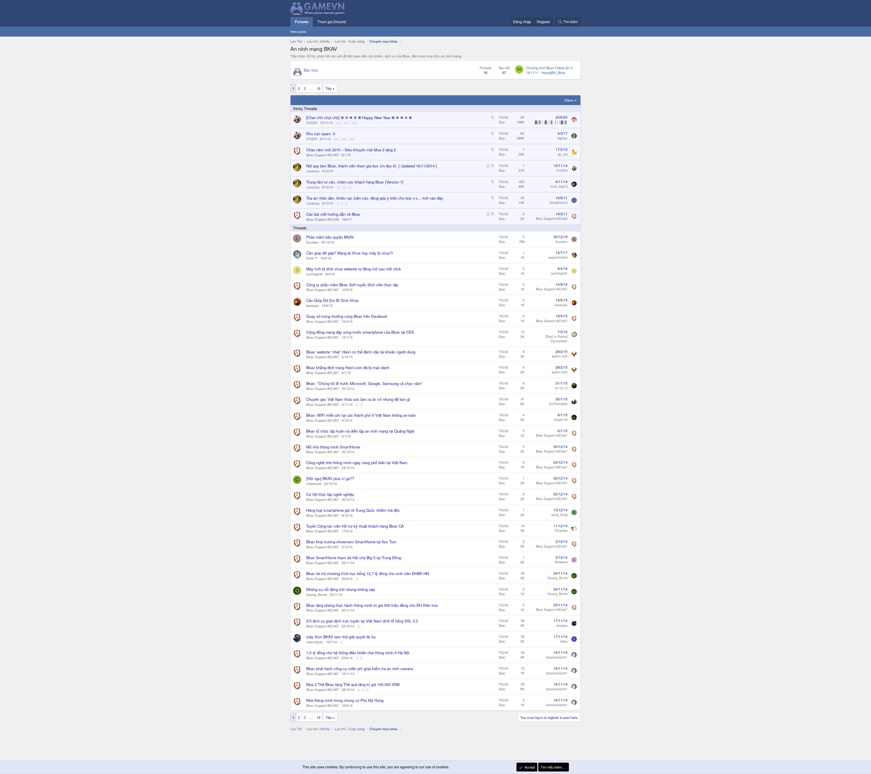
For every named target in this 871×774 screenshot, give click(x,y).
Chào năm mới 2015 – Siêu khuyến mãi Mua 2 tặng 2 (351, 149)
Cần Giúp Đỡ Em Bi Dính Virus (332, 300)
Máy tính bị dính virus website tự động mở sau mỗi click (353, 269)
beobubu (312, 305)
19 (318, 88)
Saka (564, 641)
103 (353, 123)
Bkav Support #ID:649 (322, 219)
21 (350, 187)
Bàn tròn (311, 70)
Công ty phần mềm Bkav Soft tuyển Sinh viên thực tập (352, 284)
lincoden (312, 242)
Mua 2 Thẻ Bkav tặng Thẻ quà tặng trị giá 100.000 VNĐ (353, 684)
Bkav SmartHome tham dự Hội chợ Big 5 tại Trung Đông (353, 557)
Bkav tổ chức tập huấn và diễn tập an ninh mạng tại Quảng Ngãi (360, 431)
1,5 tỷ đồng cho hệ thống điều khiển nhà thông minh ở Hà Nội (357, 652)
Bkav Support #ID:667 (322, 154)
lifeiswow (561, 562)
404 (344, 139)
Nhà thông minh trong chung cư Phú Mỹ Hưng (345, 700)
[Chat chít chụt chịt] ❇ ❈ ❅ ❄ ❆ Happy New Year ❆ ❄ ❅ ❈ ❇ (359, 117)
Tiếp (328, 88)
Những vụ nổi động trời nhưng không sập (340, 589)
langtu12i (561, 419)
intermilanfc (314, 641)
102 (346, 123)
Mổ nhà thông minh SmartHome (333, 447)
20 (344, 187)
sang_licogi (559, 514)
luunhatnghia (558, 403)
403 (336, 139)
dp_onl (563, 154)
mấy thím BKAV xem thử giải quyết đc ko (341, 636)
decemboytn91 (557, 657)
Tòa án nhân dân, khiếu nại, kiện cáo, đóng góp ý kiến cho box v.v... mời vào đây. (375, 198)
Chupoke (561, 530)
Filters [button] (569, 100)
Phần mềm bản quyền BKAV (330, 237)
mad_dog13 (559, 186)
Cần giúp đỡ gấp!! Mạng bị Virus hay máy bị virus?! (349, 253)
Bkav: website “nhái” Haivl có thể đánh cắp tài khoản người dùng (360, 352)
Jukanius (313, 171)
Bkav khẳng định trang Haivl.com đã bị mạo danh (347, 367)
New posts (298, 31)
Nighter (562, 138)
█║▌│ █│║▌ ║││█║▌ (551, 122)
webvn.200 (560, 356)
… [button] (311, 88)
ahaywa (562, 625)
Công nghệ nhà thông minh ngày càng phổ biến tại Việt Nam (356, 462)
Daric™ (312, 258)
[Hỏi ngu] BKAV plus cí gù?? (330, 478)
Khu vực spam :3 (320, 133)
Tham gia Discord (331, 21)
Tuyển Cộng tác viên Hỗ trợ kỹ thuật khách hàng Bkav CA (355, 526)
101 (338, 123)
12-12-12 (561, 388)
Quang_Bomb (558, 578)
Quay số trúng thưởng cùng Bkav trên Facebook (346, 316)
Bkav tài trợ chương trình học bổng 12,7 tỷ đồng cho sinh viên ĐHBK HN (367, 573)
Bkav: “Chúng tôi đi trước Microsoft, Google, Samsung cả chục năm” (364, 383)
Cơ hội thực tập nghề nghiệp (330, 494)
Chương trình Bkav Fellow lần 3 (549, 67)
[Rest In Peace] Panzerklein (557, 338)
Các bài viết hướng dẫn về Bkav (333, 214)
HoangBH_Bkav (553, 72)
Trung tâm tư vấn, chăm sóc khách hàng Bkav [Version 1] (354, 182)
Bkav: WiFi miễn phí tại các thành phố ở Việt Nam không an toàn (361, 415)
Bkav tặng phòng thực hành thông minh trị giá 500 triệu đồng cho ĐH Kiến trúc (372, 605)
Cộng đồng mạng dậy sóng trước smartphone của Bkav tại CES (360, 332)
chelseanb (313, 483)
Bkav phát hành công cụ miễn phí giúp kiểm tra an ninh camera (359, 668)
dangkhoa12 (559, 202)
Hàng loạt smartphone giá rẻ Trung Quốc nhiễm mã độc (353, 510)
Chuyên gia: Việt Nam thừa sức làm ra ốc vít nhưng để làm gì (358, 399)
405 (351, 139)
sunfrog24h (314, 274)
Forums (301, 21)
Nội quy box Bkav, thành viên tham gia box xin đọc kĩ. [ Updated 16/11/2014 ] (371, 166)
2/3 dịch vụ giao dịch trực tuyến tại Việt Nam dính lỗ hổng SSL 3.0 (362, 621)
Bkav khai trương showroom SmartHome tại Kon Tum (351, 541)
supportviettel (558, 257)
